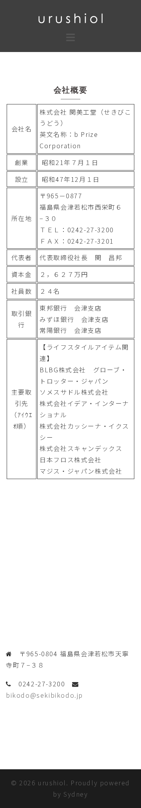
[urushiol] (70, 17)
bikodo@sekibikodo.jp (44, 695)
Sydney (75, 794)
